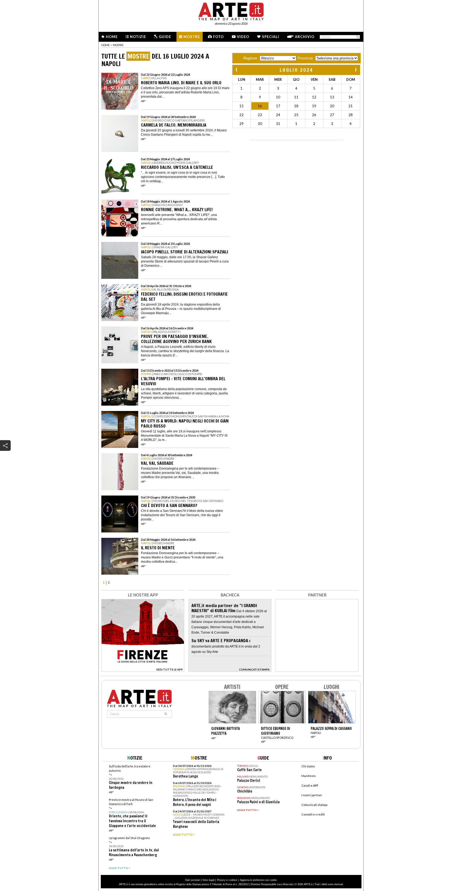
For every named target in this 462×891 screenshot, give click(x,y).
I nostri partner (311, 795)
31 (278, 123)
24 (278, 115)
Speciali (270, 37)
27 (332, 115)
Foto (218, 37)
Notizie (138, 37)
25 (296, 115)
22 (241, 115)
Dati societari (192, 880)
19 (314, 106)
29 (241, 123)
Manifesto (308, 776)
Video (243, 37)
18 (296, 106)
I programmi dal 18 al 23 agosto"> (134, 846)
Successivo (355, 69)
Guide (165, 37)
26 (314, 115)
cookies (233, 880)
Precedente (237, 69)
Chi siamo (308, 766)
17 (278, 106)
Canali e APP (309, 785)
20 (332, 106)
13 (332, 97)
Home (112, 37)
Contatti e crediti (313, 814)
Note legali (208, 880)
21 (350, 106)
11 (296, 97)
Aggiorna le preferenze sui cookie (258, 880)
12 (314, 97)
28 (350, 115)
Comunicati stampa (314, 804)
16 (260, 106)
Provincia (305, 58)
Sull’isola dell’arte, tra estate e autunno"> (130, 777)
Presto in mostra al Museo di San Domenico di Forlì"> (132, 813)
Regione (250, 58)
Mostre (191, 37)
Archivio (304, 37)
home (105, 45)
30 (260, 123)
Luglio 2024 (296, 69)
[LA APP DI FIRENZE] (143, 670)
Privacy (221, 880)
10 (278, 97)
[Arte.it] (231, 10)
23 (260, 115)
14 (350, 97)
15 (241, 106)
